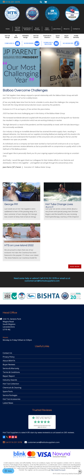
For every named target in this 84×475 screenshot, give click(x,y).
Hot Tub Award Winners (17, 28)
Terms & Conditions (11, 372)
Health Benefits (76, 36)
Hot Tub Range (7, 36)
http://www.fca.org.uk (58, 470)
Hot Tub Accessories (11, 399)
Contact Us (76, 29)
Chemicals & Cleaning (12, 387)
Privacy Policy (9, 357)
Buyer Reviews (37, 29)
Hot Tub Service (35, 36)
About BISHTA (9, 360)
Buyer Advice (66, 36)
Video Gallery (47, 29)
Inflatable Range (25, 36)
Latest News (57, 29)
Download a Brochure (27, 29)
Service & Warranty (11, 368)
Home (8, 29)
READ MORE (75, 266)
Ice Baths (16, 36)
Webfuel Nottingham (74, 474)
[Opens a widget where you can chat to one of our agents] (8, 471)
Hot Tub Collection (11, 383)
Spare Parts (58, 36)
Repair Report (9, 376)
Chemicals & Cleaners (47, 36)
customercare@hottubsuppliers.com (44, 442)
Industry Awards (10, 380)
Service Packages (10, 395)
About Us (67, 29)
